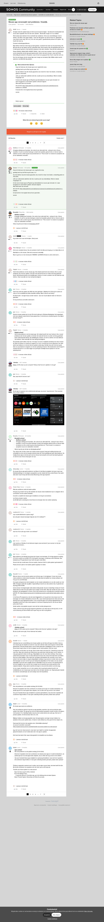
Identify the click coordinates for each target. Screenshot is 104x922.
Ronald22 (15, 212)
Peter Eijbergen (17, 247)
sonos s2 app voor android (77, 69)
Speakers (72, 50)
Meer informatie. (88, 911)
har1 (14, 289)
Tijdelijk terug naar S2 (76, 44)
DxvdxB (15, 640)
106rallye (15, 362)
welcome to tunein (75, 39)
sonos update (17, 106)
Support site (63, 9)
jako (14, 312)
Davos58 (15, 574)
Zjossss (15, 167)
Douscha (15, 436)
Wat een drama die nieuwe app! (78, 23)
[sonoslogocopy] (52, 3)
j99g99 (15, 704)
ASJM (14, 29)
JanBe (14, 625)
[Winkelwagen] (98, 3)
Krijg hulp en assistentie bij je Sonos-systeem (25, 15)
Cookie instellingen (52, 805)
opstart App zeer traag (76, 64)
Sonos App (26, 106)
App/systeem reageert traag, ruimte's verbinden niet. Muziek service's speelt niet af (82, 54)
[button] (81, 9)
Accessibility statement (64, 805)
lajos (14, 684)
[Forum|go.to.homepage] (20, 9)
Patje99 (15, 269)
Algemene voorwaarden (40, 805)
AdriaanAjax (16, 469)
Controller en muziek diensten (46, 15)
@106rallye (32, 224)
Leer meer (13, 3)
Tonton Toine (16, 487)
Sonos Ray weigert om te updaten (79, 59)
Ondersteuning (21, 3)
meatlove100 (16, 512)
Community (9, 15)
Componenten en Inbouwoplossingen (79, 31)
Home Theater (73, 61)
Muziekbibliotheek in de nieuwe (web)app (81, 34)
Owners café (73, 25)
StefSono (15, 148)
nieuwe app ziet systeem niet (78, 48)
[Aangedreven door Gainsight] (52, 801)
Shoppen (6, 3)
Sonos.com (71, 9)
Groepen (55, 9)
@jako (14, 365)
